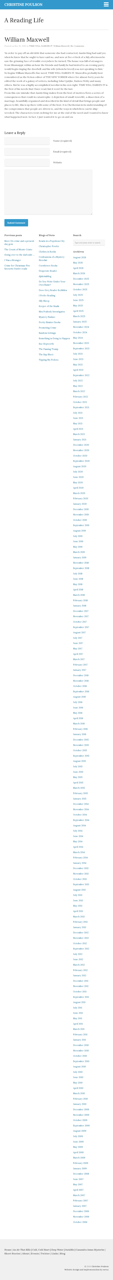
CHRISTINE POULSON (23, 4)
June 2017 (78, 643)
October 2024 (80, 332)
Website (57, 162)
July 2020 (78, 471)
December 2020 (81, 445)
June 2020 (78, 477)
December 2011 (80, 981)
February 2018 (80, 600)
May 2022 (78, 386)
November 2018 (81, 563)
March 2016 (79, 723)
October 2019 (80, 520)
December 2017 (81, 611)
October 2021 (80, 402)
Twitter (45, 1253)
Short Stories (12, 1253)
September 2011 (81, 997)
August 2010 (79, 1066)
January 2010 (79, 1104)
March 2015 (79, 788)
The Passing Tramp (48, 349)
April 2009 (78, 1152)
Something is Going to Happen (54, 338)
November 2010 (81, 1050)
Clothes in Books (47, 251)
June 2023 (78, 359)
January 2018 (79, 605)
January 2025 (80, 321)
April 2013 (78, 911)
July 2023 (78, 354)
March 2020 (79, 493)
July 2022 (78, 380)
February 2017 (80, 664)
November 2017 (81, 616)
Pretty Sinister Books (49, 322)
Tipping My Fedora (48, 360)
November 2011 (80, 986)
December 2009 (81, 1109)
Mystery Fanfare (47, 317)
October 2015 (80, 750)
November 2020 (81, 450)
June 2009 (78, 1141)
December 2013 (80, 868)
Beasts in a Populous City (52, 241)
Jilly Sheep (44, 301)
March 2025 (79, 316)
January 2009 (80, 1168)
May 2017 (77, 648)
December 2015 (81, 739)
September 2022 (81, 375)
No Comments (77, 46)
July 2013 (77, 895)
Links (54, 1253)
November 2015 (81, 745)
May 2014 (77, 841)
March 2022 (79, 391)
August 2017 (79, 632)
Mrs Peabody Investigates (52, 311)
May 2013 (77, 905)
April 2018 (78, 589)
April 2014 (78, 847)
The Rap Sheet (46, 354)
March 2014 (79, 852)
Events (35, 1253)
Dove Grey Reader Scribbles (53, 290)
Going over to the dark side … (19, 255)
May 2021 (77, 423)
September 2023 (81, 348)
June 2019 (78, 541)
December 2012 (81, 932)
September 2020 (81, 461)
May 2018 (77, 584)
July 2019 (77, 536)
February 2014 (80, 857)
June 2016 (78, 707)
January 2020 (80, 504)
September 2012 (81, 948)
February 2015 (80, 793)
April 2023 (78, 370)
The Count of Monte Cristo (18, 249)
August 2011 (79, 1002)
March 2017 (79, 659)
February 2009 (80, 1163)
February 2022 (80, 396)
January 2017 (79, 670)
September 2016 (81, 691)
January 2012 (79, 975)
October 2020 (80, 455)
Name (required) (62, 140)
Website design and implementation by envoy (86, 1269)
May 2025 (78, 305)
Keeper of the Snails (49, 306)
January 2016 (79, 734)
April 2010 (78, 1088)
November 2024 (81, 327)
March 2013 (79, 916)
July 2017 (77, 638)
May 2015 (78, 777)
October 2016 (80, 686)
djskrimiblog (45, 276)
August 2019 (79, 530)
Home (7, 1249)
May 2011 (77, 1018)
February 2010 (80, 1099)
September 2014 (81, 820)
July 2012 (77, 954)
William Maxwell (61, 46)
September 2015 (81, 756)
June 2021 (78, 418)
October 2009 (80, 1120)
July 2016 (77, 702)
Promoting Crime (47, 327)
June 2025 (78, 300)
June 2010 (78, 1077)
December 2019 (81, 509)
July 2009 (78, 1136)
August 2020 (79, 466)
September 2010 (81, 1061)
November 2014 (81, 809)
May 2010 (78, 1082)
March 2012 (79, 965)
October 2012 (80, 943)
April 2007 (78, 1190)
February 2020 (80, 498)
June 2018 (78, 579)
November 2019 (81, 514)
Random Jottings (47, 333)
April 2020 (78, 488)
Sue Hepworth (46, 344)
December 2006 (81, 1211)
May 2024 (78, 338)
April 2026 (78, 268)
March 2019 (79, 552)
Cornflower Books (48, 265)
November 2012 (81, 938)
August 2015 (79, 761)
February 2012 (80, 970)
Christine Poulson (100, 1266)
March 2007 (79, 1195)
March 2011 (78, 1029)
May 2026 (78, 262)
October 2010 (80, 1056)
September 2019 (81, 525)
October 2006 (80, 1222)
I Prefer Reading (47, 295)
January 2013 (79, 927)
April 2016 (78, 718)
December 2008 (81, 1174)
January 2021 (79, 439)
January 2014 (79, 863)
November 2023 (81, 343)
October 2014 (80, 814)
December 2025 (81, 279)
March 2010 (79, 1093)
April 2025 (78, 311)
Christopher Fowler (49, 246)
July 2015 (78, 766)
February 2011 (80, 1034)
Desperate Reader (48, 271)
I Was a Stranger (12, 260)
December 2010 (81, 1045)
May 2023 (78, 364)
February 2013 (80, 922)
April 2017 (78, 654)
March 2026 (79, 273)
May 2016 (77, 713)
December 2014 (81, 804)
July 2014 (77, 831)
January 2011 (79, 1039)
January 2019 (79, 557)
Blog (62, 1253)
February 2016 (80, 729)
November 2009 (81, 1115)
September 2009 (81, 1125)
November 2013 (81, 873)
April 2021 (78, 429)
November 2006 (81, 1216)
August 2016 (79, 697)
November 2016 (81, 681)
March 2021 (79, 434)
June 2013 (78, 900)
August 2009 (79, 1131)
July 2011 (77, 1007)
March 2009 (79, 1157)
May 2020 (78, 482)
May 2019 (77, 547)
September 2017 (81, 627)
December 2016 (81, 675)
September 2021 (81, 407)
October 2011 (80, 991)
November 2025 (81, 284)
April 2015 (78, 782)
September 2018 (81, 568)
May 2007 (78, 1184)
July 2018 (77, 573)
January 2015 (79, 798)
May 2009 (78, 1147)
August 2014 (79, 825)
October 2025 (80, 289)
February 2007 (80, 1200)
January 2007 (80, 1206)
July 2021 (77, 413)
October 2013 (80, 879)
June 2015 (78, 772)
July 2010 (78, 1072)
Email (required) (62, 151)
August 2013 (79, 890)
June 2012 (78, 959)
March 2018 (79, 595)
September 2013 (81, 884)
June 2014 (78, 836)
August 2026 (79, 257)
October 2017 (80, 622)
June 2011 (78, 1013)
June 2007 (78, 1179)
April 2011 (78, 1024)
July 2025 (78, 295)
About (26, 1253)
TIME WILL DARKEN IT (40, 46)
